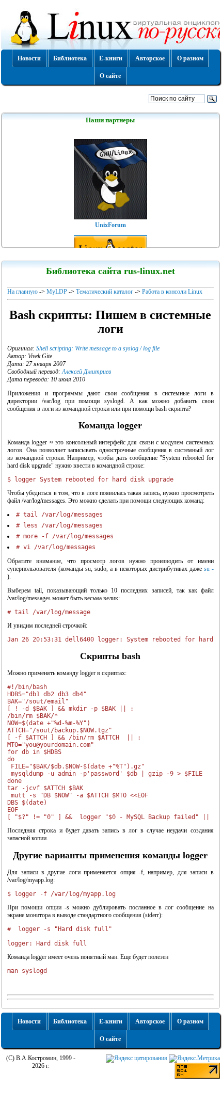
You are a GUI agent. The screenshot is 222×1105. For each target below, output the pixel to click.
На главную (22, 291)
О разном (190, 58)
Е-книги (110, 58)
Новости (29, 58)
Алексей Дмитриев (86, 371)
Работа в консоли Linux (172, 291)
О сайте (110, 75)
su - (209, 568)
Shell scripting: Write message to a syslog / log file (98, 348)
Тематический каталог (104, 291)
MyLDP (56, 291)
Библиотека (70, 58)
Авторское (150, 58)
